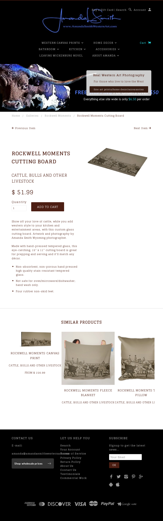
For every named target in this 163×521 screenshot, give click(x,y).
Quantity (19, 202)
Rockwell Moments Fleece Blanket (88, 393)
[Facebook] (111, 476)
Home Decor (103, 43)
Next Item (141, 128)
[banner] (81, 20)
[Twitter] (119, 476)
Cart (143, 43)
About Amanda (104, 55)
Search (121, 10)
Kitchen (76, 49)
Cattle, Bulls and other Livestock (39, 178)
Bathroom (47, 49)
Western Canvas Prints (61, 43)
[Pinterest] (133, 476)
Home (16, 115)
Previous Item (24, 128)
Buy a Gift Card (103, 10)
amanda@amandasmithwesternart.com (41, 453)
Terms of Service (73, 453)
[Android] (111, 484)
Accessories (106, 49)
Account (140, 10)
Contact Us (68, 470)
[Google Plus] (141, 476)
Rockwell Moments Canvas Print (35, 355)
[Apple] (118, 484)
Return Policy (70, 462)
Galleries (32, 115)
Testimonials (70, 474)
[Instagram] (126, 476)
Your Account (70, 449)
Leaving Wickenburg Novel (61, 55)
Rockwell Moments (58, 115)
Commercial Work (73, 478)
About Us (66, 466)
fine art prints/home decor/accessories (119, 89)
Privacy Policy (71, 458)
